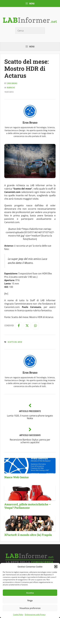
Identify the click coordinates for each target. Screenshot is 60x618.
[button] (55, 566)
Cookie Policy (18, 614)
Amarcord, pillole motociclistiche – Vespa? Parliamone (27, 505)
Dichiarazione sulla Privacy (35, 614)
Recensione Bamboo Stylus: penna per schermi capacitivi (30, 441)
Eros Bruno (12, 83)
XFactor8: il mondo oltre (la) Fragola (28, 535)
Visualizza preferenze (30, 608)
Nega (30, 600)
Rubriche (11, 88)
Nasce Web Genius (16, 477)
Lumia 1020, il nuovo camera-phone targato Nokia (30, 417)
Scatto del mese (15, 342)
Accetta (30, 592)
